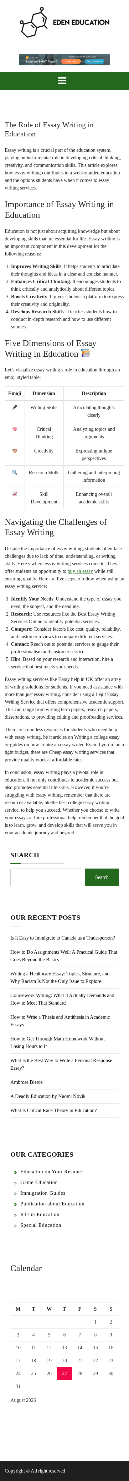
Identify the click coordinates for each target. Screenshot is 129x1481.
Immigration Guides (42, 1193)
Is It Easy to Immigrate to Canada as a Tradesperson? (62, 938)
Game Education (39, 1182)
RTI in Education (39, 1214)
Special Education (40, 1225)
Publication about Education (52, 1203)
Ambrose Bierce (26, 1082)
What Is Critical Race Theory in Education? (53, 1110)
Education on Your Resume (51, 1171)
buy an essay (80, 571)
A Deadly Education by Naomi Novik (47, 1096)
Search (24, 855)
